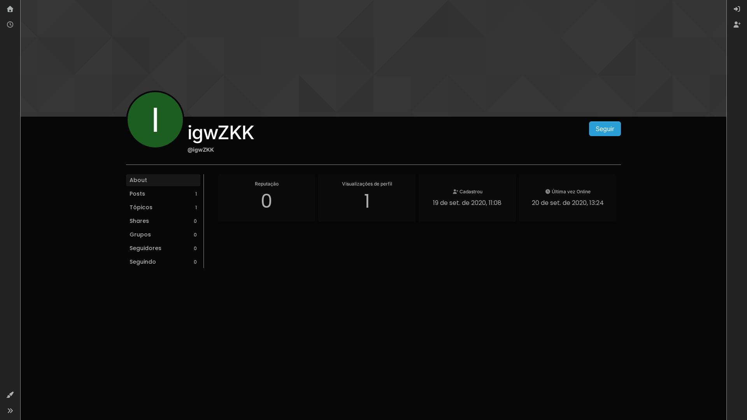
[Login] (737, 9)
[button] (10, 395)
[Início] (10, 9)
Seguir (605, 129)
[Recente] (10, 25)
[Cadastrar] (737, 25)
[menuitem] (737, 9)
